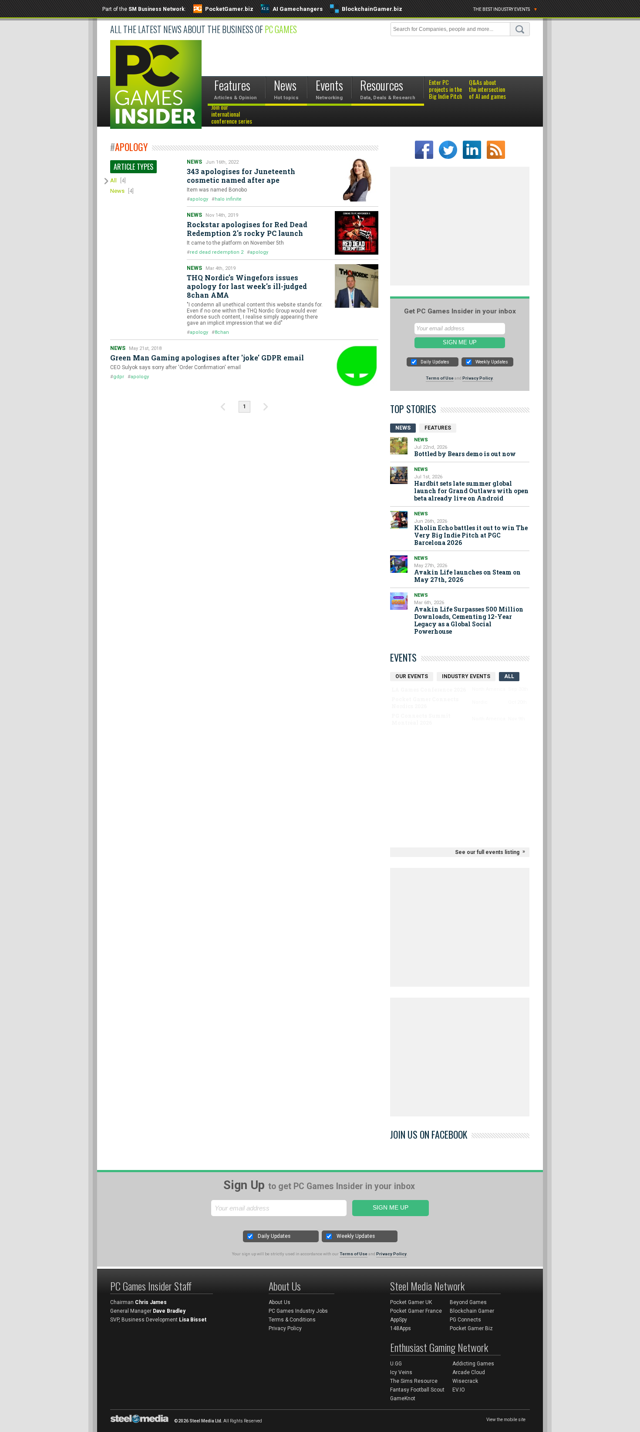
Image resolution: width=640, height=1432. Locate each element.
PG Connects (465, 1320)
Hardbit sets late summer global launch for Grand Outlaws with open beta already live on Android (471, 490)
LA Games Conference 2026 (428, 689)
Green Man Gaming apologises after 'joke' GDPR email (207, 357)
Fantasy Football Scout (417, 1390)
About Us (279, 1302)
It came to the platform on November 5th (235, 243)
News (117, 191)
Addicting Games (473, 1364)
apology (199, 199)
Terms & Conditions (292, 1320)
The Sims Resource (414, 1381)
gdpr (118, 377)
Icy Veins (401, 1372)
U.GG (396, 1364)
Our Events (411, 676)
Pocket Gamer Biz (471, 1328)
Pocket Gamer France (416, 1311)
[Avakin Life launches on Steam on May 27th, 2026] (399, 564)
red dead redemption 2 (216, 252)
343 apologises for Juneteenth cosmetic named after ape (241, 176)
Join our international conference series (231, 114)
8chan (222, 332)
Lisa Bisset (192, 1320)
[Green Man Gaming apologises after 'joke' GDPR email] (356, 366)
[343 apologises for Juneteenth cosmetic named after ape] (356, 180)
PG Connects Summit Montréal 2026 (421, 719)
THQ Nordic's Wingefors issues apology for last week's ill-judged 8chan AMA (247, 286)
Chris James (151, 1302)
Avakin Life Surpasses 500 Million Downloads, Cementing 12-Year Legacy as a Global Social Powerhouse (468, 620)
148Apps (400, 1328)
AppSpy (398, 1320)
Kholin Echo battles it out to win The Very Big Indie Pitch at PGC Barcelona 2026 (471, 535)
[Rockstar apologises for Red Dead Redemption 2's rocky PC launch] (356, 233)
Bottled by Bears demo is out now (465, 454)
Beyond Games (468, 1302)
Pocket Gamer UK (411, 1302)
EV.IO (458, 1390)
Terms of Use (440, 378)
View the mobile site (505, 1419)
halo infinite (228, 199)
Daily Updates (435, 362)
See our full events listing (487, 852)
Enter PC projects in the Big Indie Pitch (445, 90)
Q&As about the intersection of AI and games (487, 90)
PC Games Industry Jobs (298, 1311)
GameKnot (402, 1398)
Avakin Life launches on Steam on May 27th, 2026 (467, 576)
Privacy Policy (477, 378)
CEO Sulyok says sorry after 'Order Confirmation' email (175, 367)
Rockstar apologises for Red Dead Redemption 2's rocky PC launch (247, 229)
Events (403, 657)
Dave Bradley (169, 1311)
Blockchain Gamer (472, 1311)
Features (437, 428)
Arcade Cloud (468, 1372)
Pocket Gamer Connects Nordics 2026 (424, 702)
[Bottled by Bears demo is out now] (399, 445)
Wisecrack (465, 1381)
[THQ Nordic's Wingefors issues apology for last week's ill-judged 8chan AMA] (356, 286)
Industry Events (466, 676)
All (113, 180)
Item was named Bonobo (217, 190)
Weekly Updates (491, 362)
